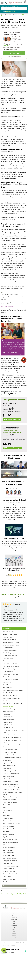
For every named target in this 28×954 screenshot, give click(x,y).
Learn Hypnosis (14, 917)
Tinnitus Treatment (8, 868)
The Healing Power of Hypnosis (12, 866)
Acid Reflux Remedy (9, 632)
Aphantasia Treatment (9, 639)
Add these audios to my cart (13, 448)
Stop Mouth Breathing (9, 847)
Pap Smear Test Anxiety (10, 797)
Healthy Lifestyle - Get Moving (12, 737)
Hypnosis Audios (14, 919)
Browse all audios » (9, 886)
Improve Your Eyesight (9, 763)
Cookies (14, 933)
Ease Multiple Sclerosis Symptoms (13, 690)
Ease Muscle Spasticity (10, 693)
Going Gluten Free (8, 719)
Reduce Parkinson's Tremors (11, 823)
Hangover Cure (7, 722)
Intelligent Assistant (10, 11)
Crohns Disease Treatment (10, 674)
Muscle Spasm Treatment (10, 781)
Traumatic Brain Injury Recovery (12, 874)
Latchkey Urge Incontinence (11, 771)
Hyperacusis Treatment (9, 752)
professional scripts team (13, 494)
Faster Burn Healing (8, 711)
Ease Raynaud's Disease (10, 695)
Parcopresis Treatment (9, 799)
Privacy (14, 931)
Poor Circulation (7, 810)
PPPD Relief (6, 815)
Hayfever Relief (7, 725)
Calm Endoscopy (8, 647)
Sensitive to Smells (8, 834)
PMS (4, 807)
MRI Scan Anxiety (8, 779)
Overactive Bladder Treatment (11, 789)
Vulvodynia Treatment (9, 879)
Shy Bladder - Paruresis (10, 837)
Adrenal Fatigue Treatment (10, 634)
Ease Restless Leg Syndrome (11, 698)
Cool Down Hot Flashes (10, 663)
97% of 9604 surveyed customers (12, 595)
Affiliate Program (14, 925)
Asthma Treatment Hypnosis (11, 642)
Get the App (14, 937)
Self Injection (6, 831)
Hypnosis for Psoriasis (9, 755)
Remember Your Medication (11, 829)
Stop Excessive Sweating (10, 842)
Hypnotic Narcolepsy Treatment (12, 757)
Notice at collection (8, 952)
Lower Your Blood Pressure (11, 773)
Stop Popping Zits (8, 850)
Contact (14, 929)
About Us (14, 915)
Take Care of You (8, 863)
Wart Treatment (7, 882)
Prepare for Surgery (8, 818)
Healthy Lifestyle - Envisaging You (13, 735)
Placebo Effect (7, 805)
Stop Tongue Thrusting (9, 855)
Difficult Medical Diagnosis (10, 679)
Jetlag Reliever (7, 768)
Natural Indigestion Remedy (11, 787)
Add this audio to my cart (12, 419)
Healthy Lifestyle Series (10, 749)
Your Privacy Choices (12, 949)
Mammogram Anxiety (9, 776)
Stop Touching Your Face (10, 858)
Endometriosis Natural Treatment (12, 703)
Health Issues (7, 628)
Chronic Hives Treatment (10, 655)
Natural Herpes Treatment (10, 784)
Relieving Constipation (9, 826)
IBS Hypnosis (7, 760)
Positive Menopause (9, 813)
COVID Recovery (8, 671)
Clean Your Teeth (8, 658)
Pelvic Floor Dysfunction (10, 802)
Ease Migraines (7, 687)
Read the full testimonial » (7, 306)
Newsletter (14, 935)
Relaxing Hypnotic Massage (12, 433)
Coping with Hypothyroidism (11, 669)
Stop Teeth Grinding (8, 853)
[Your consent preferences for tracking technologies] (25, 951)
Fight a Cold (6, 714)
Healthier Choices (8, 727)
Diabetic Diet (6, 677)
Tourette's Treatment (9, 871)
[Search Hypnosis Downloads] (25, 9)
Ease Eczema (7, 682)
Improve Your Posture (9, 765)
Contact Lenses (7, 661)
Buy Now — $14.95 (14, 53)
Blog (14, 923)
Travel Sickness (7, 876)
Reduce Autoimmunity (9, 821)
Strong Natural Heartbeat (10, 860)
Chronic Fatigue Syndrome (10, 653)
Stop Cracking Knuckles (10, 839)
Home (14, 913)
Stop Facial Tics (7, 845)
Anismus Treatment (8, 637)
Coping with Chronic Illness (11, 666)
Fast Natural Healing (9, 709)
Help (14, 927)
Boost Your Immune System (11, 645)
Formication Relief (8, 717)
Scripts (14, 921)
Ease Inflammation (8, 685)
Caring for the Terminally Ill (11, 650)
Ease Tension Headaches (10, 701)
